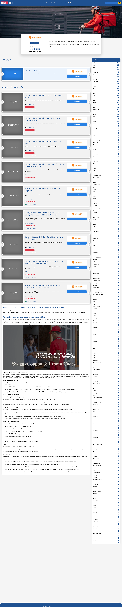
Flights (106, 83)
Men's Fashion (106, 489)
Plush (106, 191)
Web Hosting (106, 360)
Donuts (106, 395)
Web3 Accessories (106, 278)
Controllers (106, 332)
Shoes (106, 88)
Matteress (106, 486)
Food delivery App (30, 104)
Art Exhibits (106, 245)
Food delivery (106, 142)
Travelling (106, 318)
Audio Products (106, 442)
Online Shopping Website (106, 140)
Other (106, 67)
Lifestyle (106, 123)
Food (106, 69)
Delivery (106, 165)
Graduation (106, 236)
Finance (106, 100)
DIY (106, 210)
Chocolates (106, 416)
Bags (106, 135)
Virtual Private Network (106, 444)
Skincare (106, 93)
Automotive (106, 196)
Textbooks (106, 456)
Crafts (106, 261)
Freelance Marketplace (106, 482)
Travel (106, 65)
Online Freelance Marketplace (106, 531)
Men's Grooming (106, 538)
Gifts (106, 95)
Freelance (106, 259)
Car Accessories (106, 381)
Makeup (106, 297)
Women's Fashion (106, 184)
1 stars (30, 49)
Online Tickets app (106, 535)
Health (106, 189)
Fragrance (106, 418)
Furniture (106, 116)
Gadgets (106, 126)
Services (106, 254)
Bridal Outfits (106, 521)
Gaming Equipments (106, 175)
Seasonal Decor (106, 264)
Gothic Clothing (106, 231)
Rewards (106, 339)
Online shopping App (106, 362)
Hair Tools (106, 528)
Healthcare (106, 313)
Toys (106, 137)
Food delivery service (106, 414)
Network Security (106, 409)
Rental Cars (106, 343)
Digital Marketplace (106, 257)
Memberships (106, 430)
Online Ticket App (106, 383)
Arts (106, 250)
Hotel (106, 355)
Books (106, 353)
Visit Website (34, 42)
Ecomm (106, 507)
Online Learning (106, 458)
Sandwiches (106, 238)
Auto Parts (106, 149)
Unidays (106, 540)
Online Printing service (106, 465)
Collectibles (106, 327)
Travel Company (106, 306)
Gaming (106, 130)
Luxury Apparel (106, 283)
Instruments (106, 425)
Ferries (106, 498)
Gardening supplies (106, 402)
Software (106, 158)
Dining (106, 163)
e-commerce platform (106, 397)
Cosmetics (106, 112)
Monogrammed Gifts (106, 292)
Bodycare (106, 510)
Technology (106, 357)
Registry (106, 334)
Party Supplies (106, 311)
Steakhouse (106, 240)
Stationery (106, 493)
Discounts (106, 320)
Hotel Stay (106, 205)
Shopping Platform (106, 475)
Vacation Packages (106, 491)
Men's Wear (106, 350)
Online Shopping (106, 76)
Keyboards (106, 203)
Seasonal (106, 308)
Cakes (106, 271)
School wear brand (106, 533)
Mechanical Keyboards (106, 229)
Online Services (106, 177)
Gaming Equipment (106, 460)
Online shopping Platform (106, 294)
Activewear (106, 341)
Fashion (106, 62)
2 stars (33, 49)
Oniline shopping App (106, 479)
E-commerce (106, 98)
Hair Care (106, 376)
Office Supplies (106, 364)
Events (106, 121)
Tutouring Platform (106, 393)
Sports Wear (106, 374)
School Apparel (106, 217)
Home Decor (106, 161)
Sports (106, 187)
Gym (106, 423)
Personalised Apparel (106, 290)
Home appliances (106, 369)
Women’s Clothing (106, 91)
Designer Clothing (106, 275)
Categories (64, 3)
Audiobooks (106, 379)
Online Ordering (106, 154)
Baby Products (106, 179)
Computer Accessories (106, 222)
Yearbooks (106, 212)
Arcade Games (106, 252)
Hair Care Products (106, 215)
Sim (106, 388)
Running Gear (106, 336)
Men (106, 346)
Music (106, 411)
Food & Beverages (106, 268)
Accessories (106, 72)
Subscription (106, 542)
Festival (106, 315)
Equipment (106, 453)
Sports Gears (106, 404)
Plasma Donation (106, 322)
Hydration (106, 477)
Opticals (106, 168)
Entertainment (106, 109)
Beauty (106, 86)
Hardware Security (106, 280)
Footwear (106, 79)
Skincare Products (106, 524)
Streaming (106, 285)
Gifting (106, 266)
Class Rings (106, 219)
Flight (106, 503)
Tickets (106, 119)
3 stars (35, 49)
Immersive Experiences (106, 247)
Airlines (106, 371)
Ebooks (106, 451)
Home (47, 3)
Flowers (106, 144)
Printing (106, 367)
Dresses (106, 198)
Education (106, 299)
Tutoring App (106, 467)
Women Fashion (106, 472)
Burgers (106, 329)
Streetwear (106, 435)
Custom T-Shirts (106, 194)
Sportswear (106, 114)
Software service (106, 463)
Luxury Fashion (106, 273)
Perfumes (106, 505)
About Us (53, 3)
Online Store (106, 432)
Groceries (106, 439)
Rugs (106, 201)
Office (106, 470)
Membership (106, 496)
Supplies (106, 233)
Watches (106, 172)
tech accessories (106, 514)
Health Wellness (106, 500)
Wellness (106, 182)
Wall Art (106, 226)
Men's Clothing (106, 128)
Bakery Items (106, 484)
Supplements (106, 304)
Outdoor (106, 421)
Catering (106, 243)
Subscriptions (106, 386)
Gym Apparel (106, 519)
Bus (106, 133)
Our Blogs (70, 3)
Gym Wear (106, 449)
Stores (58, 3)
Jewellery (106, 400)
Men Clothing (106, 526)
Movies (106, 428)
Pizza (106, 301)
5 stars (39, 49)
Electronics (106, 102)
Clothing (106, 74)
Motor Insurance (106, 407)
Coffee (106, 390)
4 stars (37, 49)
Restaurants (106, 81)
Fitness (106, 107)
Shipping (106, 348)
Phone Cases (106, 437)
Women (106, 105)
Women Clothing (106, 208)
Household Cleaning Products (106, 517)
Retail (106, 147)
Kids (106, 156)
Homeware (106, 151)
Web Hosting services (106, 325)
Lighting (106, 224)
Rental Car (106, 512)
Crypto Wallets (106, 287)
